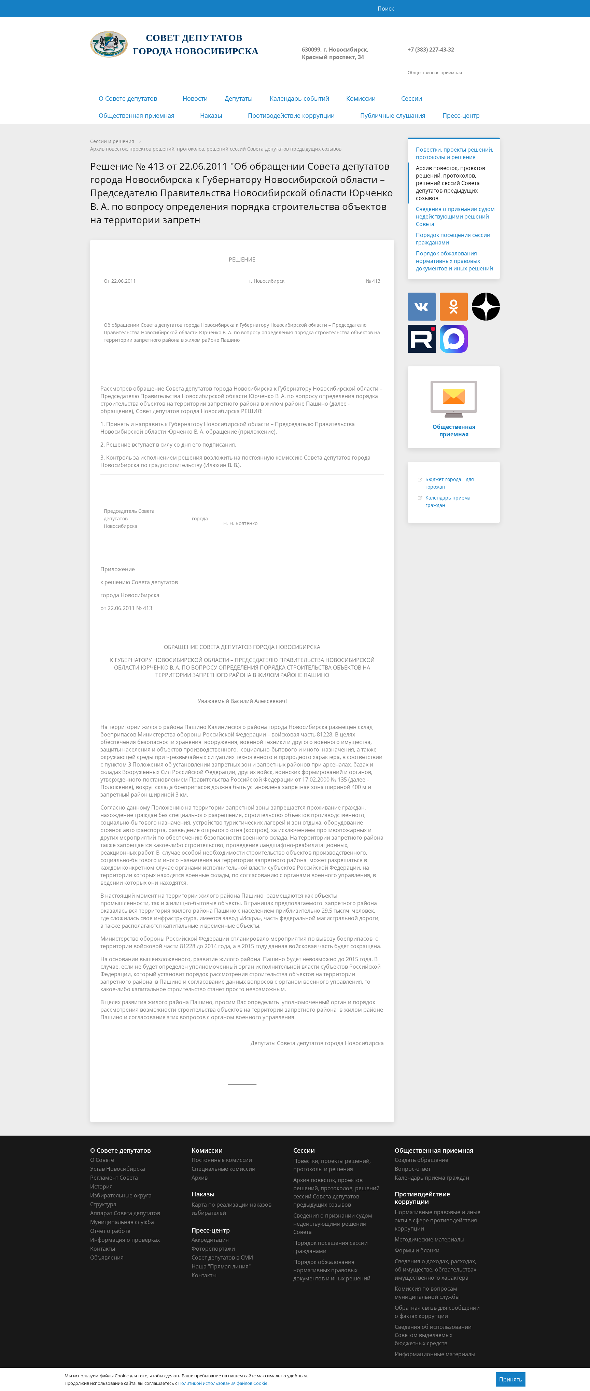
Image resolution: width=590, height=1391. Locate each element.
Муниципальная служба (122, 1222)
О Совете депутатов (128, 98)
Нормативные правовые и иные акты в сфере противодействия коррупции (437, 1220)
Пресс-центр (461, 115)
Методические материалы (429, 1239)
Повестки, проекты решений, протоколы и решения (454, 153)
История (101, 1186)
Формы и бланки (417, 1250)
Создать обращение (421, 1160)
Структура (103, 1204)
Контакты (102, 1248)
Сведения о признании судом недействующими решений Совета (455, 216)
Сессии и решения (112, 141)
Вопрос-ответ (413, 1168)
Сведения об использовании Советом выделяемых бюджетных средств (433, 1335)
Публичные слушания (392, 115)
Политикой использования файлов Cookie (222, 1383)
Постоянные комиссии (222, 1160)
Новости (195, 98)
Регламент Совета (114, 1177)
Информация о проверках (125, 1240)
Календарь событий (299, 98)
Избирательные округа (121, 1195)
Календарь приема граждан (432, 1177)
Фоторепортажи (213, 1248)
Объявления (107, 1257)
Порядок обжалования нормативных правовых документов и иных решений (454, 261)
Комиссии (361, 98)
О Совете (102, 1160)
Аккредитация (210, 1240)
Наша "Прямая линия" (221, 1266)
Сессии (411, 98)
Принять (510, 1379)
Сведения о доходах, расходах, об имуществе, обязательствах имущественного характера (435, 1269)
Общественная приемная (136, 115)
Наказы (211, 115)
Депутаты (239, 98)
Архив (200, 1177)
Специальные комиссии (223, 1168)
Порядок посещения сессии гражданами (453, 238)
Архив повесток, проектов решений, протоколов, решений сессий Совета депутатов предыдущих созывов (215, 148)
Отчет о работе (110, 1231)
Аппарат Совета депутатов (125, 1213)
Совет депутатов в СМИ (222, 1257)
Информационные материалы (435, 1354)
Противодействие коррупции (291, 115)
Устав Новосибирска (117, 1168)
